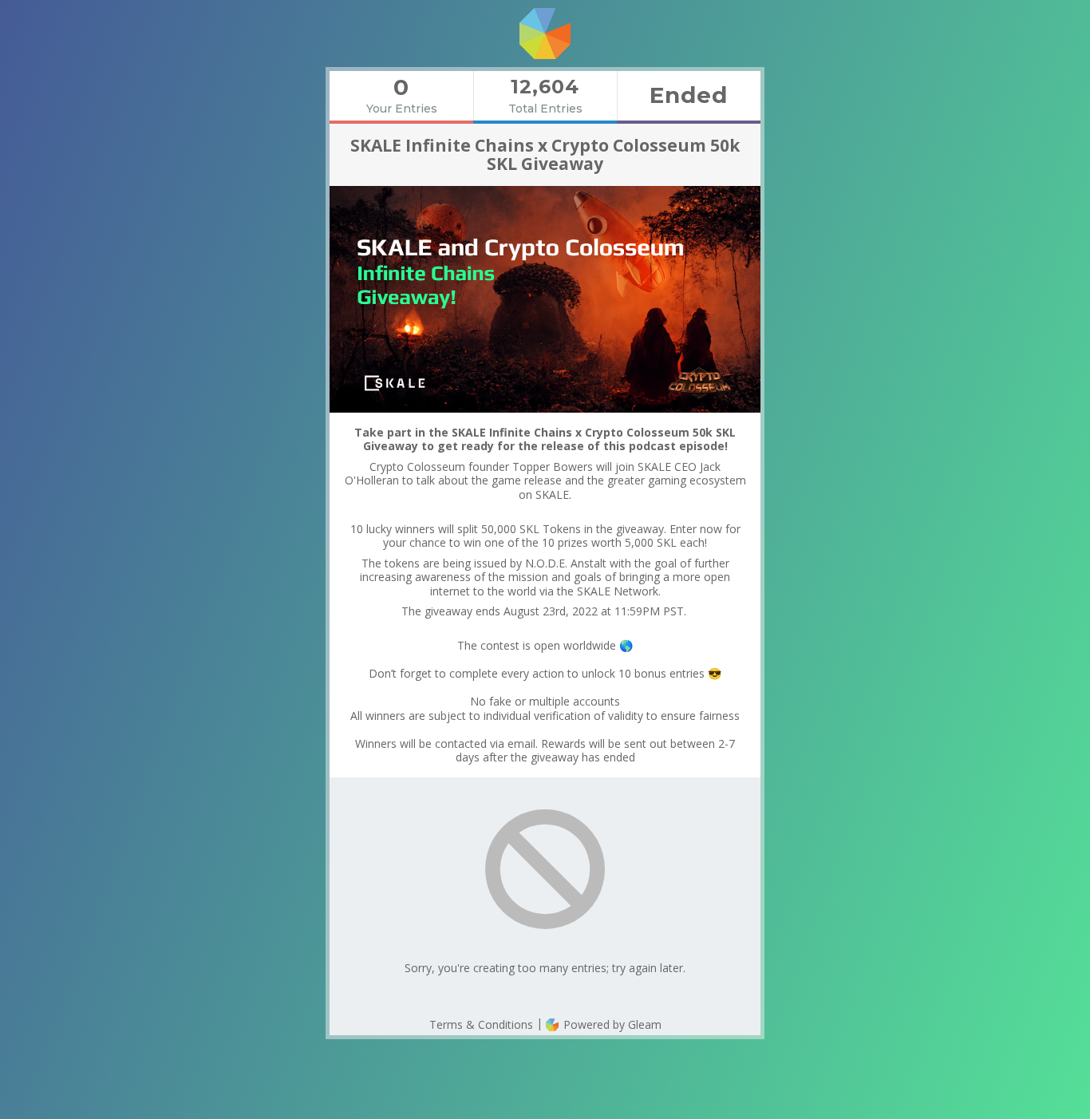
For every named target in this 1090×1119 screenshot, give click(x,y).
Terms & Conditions (481, 1024)
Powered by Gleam (611, 1024)
